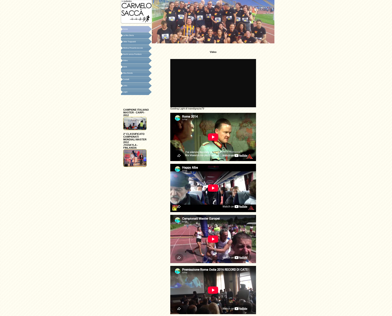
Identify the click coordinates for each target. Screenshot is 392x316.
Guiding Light (177, 108)
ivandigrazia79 (196, 108)
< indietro (126, 1)
